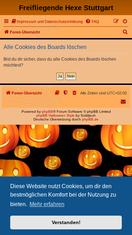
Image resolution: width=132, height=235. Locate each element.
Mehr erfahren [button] (47, 204)
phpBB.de (90, 119)
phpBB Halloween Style (55, 115)
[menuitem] (47, 21)
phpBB (47, 111)
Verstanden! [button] (66, 222)
